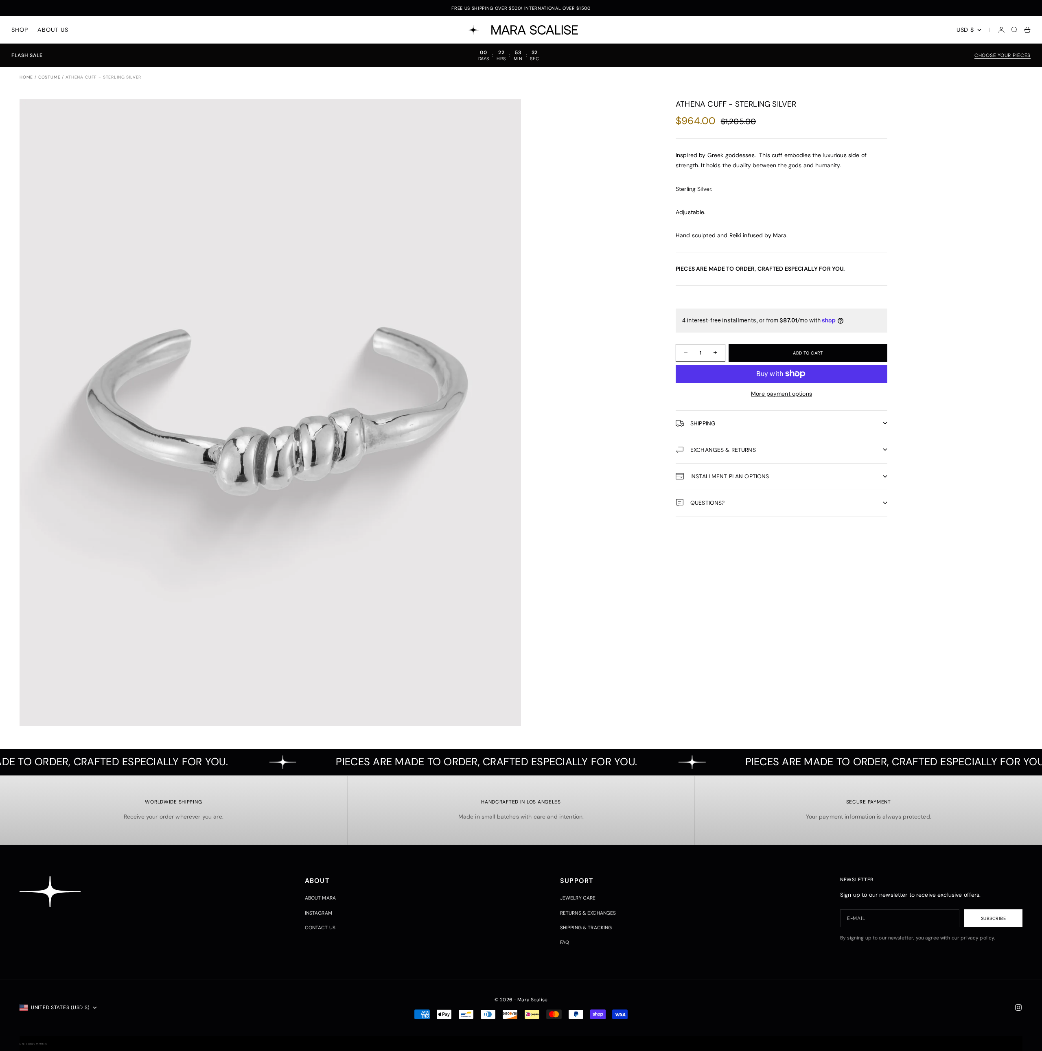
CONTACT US (320, 927)
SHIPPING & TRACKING (586, 927)
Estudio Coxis (33, 1044)
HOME (26, 77)
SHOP (19, 29)
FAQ (564, 942)
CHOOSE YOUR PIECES (1002, 55)
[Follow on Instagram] (1018, 1007)
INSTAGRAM (318, 913)
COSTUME (49, 77)
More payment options (781, 393)
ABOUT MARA (320, 898)
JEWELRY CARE (578, 898)
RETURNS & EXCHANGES (588, 913)
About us (52, 29)
